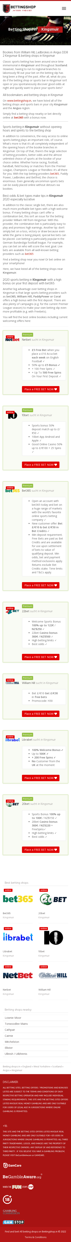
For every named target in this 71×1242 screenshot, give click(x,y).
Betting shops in (11, 1066)
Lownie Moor (13, 1017)
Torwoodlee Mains (16, 1023)
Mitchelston (12, 1042)
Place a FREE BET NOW (39, 389)
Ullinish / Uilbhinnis (16, 1054)
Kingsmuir (48, 340)
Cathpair (10, 1029)
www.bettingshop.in (19, 100)
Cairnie (9, 1036)
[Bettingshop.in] (19, 8)
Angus (6, 1070)
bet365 (18, 117)
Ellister (9, 1048)
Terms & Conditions (35, 1237)
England (27, 1066)
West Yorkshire (42, 1066)
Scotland (57, 1066)
